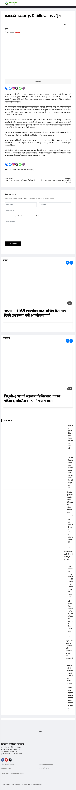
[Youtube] (6, 760)
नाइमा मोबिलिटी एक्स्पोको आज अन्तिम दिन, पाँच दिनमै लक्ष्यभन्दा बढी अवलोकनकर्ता (35, 313)
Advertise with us (7, 764)
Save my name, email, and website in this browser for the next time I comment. (30, 216)
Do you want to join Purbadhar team (12, 773)
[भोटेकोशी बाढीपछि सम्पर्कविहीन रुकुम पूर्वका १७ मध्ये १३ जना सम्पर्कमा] (34, 666)
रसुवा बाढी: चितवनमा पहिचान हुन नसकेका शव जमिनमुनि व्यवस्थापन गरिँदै (70, 531)
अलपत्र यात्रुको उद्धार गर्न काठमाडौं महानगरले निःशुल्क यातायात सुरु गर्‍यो (70, 697)
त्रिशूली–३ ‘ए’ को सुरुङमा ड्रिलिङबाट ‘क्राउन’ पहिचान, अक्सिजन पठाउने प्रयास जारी (32, 398)
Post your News (6, 768)
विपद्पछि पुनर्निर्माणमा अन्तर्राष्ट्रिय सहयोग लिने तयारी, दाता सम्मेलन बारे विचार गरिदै (70, 502)
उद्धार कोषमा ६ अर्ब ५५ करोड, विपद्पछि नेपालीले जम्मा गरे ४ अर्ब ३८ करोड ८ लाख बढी (70, 579)
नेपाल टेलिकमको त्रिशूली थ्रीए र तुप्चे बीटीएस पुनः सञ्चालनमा (68, 555)
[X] (16, 88)
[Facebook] (6, 88)
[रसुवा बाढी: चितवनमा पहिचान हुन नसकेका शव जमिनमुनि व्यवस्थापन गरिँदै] (34, 521)
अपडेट (18, 32)
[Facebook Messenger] (10, 88)
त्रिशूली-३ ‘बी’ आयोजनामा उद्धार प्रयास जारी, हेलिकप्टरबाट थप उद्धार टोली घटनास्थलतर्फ (69, 649)
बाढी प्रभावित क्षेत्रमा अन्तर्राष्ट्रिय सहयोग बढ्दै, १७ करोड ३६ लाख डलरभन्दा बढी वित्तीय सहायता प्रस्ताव (70, 616)
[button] (39, 735)
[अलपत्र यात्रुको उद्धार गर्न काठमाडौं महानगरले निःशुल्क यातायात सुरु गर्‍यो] (34, 689)
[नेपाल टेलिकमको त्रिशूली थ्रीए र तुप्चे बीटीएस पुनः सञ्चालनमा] (32, 553)
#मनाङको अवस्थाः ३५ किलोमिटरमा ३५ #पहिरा (22, 169)
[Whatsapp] (20, 88)
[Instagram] (13, 88)
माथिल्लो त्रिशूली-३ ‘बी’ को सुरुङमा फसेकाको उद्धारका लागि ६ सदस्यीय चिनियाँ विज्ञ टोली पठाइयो (70, 470)
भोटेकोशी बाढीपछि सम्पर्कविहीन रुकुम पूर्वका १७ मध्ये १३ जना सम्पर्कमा (70, 673)
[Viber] (23, 88)
